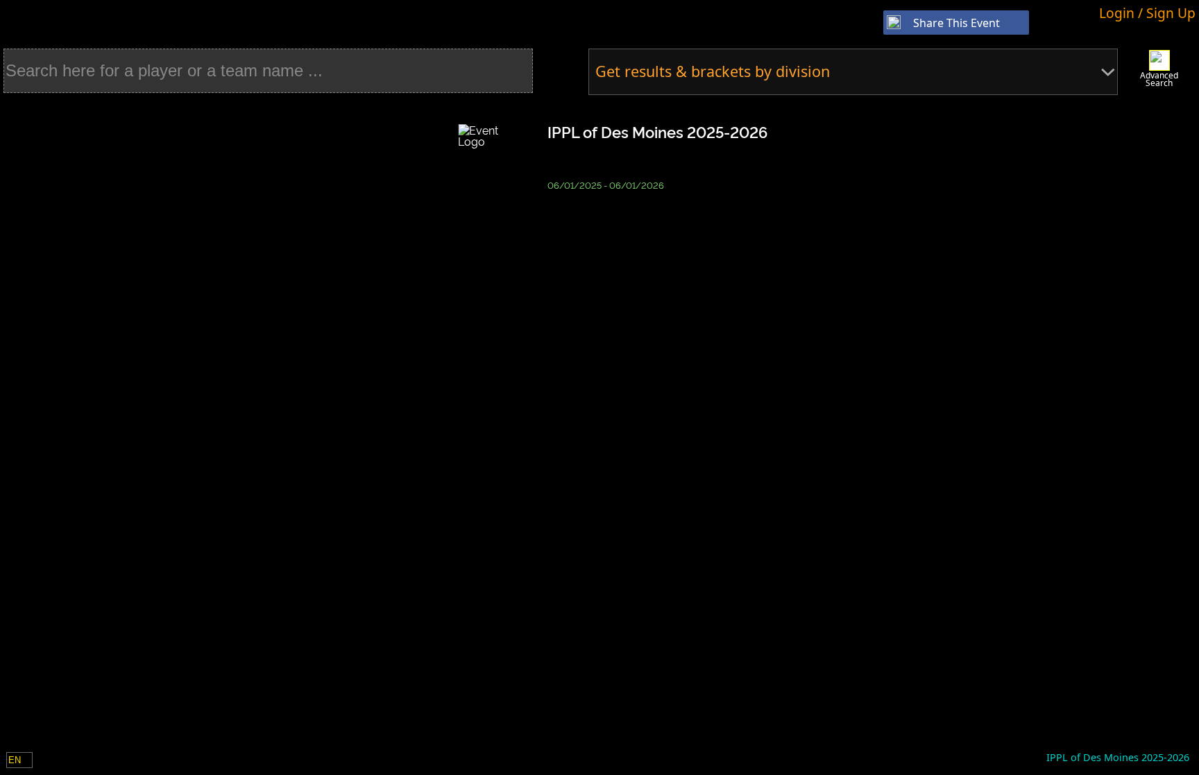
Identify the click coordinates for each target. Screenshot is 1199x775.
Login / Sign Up (1147, 12)
